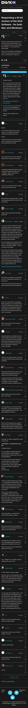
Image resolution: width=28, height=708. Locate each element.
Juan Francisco (8, 653)
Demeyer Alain (8, 640)
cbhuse (6, 194)
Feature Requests (18, 7)
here (7, 98)
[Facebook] (2, 60)
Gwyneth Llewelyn (9, 367)
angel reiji (7, 628)
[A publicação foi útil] (25, 36)
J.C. (6, 555)
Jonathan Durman (9, 509)
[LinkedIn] (6, 60)
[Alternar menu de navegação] (24, 2)
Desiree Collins (8, 402)
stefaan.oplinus (8, 353)
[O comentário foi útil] (25, 123)
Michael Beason (9, 221)
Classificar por (23, 67)
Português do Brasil (22, 690)
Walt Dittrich (8, 435)
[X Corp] (4, 60)
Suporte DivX (4, 7)
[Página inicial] (8, 2)
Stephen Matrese (9, 419)
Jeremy (7, 297)
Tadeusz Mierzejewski (10, 319)
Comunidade (11, 7)
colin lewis (7, 331)
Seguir (14, 32)
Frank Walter (8, 588)
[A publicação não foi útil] (25, 40)
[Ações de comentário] (24, 75)
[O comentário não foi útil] (25, 127)
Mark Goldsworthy (9, 152)
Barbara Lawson (9, 665)
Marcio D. (7, 35)
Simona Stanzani (9, 181)
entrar (7, 681)
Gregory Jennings (9, 208)
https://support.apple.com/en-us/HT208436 (11, 266)
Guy (6, 123)
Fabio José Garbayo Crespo (11, 390)
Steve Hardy (8, 273)
